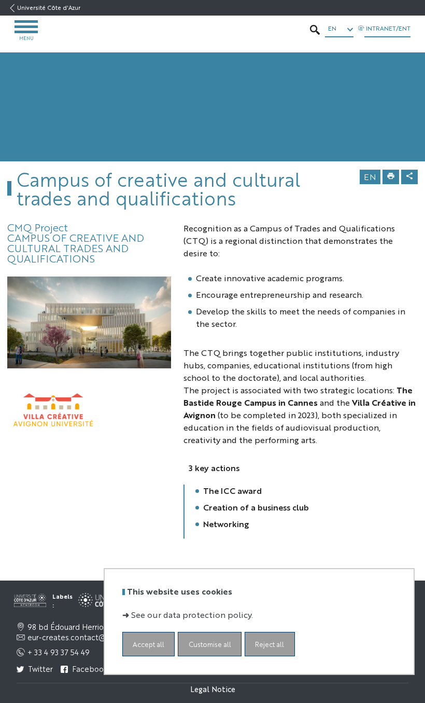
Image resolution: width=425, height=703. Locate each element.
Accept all (148, 644)
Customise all (210, 644)
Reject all (269, 644)
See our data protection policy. (192, 614)
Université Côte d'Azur (48, 7)
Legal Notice (212, 689)
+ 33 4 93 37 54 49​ (58, 652)
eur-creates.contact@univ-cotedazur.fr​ (95, 637)
